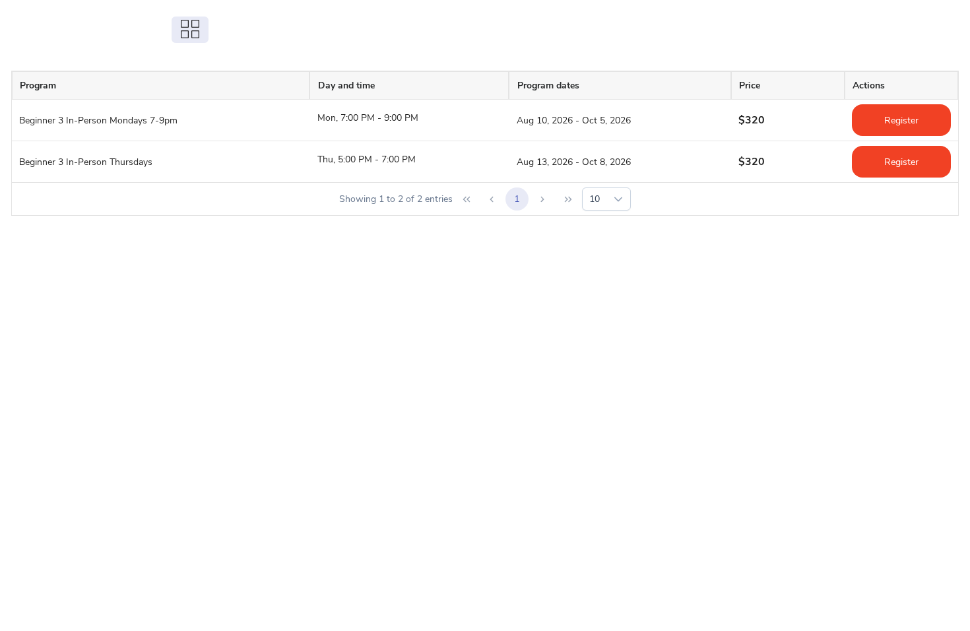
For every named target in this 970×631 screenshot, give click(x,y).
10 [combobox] (594, 199)
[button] (618, 199)
